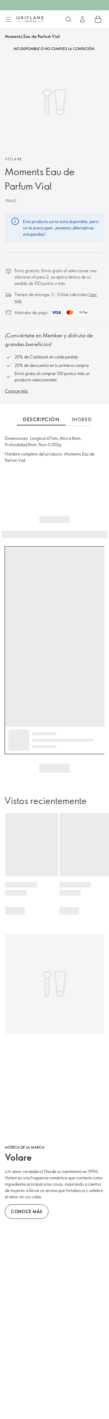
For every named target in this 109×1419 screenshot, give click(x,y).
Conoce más (16, 391)
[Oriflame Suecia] (30, 19)
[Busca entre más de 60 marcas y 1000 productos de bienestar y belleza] (68, 19)
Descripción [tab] (41, 419)
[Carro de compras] (98, 19)
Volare (13, 158)
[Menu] (8, 19)
